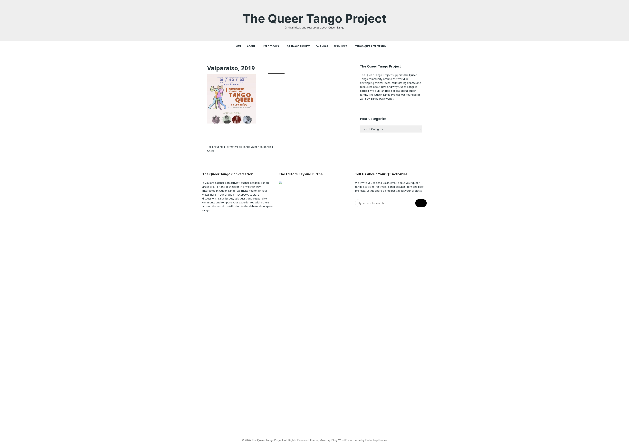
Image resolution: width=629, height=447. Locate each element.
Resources (340, 46)
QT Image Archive (298, 46)
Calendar (322, 46)
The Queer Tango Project (314, 18)
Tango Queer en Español (371, 46)
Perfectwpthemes (376, 440)
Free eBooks (271, 46)
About (251, 46)
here (213, 194)
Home (238, 46)
